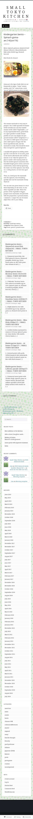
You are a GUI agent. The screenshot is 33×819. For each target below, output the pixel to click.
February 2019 (9, 507)
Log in (7, 782)
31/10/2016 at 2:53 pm (11, 278)
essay (6, 734)
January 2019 (9, 511)
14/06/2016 (6, 44)
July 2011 (8, 661)
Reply (19, 253)
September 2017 (10, 553)
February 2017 (9, 576)
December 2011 (9, 644)
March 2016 (8, 612)
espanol (7, 731)
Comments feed (10, 788)
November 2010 (10, 683)
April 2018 (8, 533)
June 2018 (8, 527)
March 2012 (8, 634)
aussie (7, 715)
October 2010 (9, 687)
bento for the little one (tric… (19, 469)
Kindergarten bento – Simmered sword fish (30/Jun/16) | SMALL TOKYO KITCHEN (16, 247)
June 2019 (8, 494)
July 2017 (8, 560)
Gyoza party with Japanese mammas (16, 443)
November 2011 (10, 647)
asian (6, 712)
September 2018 (10, 520)
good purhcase (9, 744)
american (8, 708)
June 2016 (8, 602)
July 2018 (8, 524)
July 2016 (8, 599)
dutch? (7, 728)
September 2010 (10, 690)
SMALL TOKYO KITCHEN (16, 12)
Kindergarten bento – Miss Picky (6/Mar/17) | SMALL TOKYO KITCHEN (16, 322)
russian (7, 764)
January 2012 (9, 641)
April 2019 (8, 501)
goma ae (13, 227)
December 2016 (9, 582)
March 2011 (8, 674)
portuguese (8, 760)
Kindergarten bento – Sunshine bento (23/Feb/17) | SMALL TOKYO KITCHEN (16, 299)
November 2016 (10, 586)
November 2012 (10, 628)
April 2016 (8, 608)
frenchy (7, 741)
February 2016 (9, 615)
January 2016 (9, 618)
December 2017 (9, 543)
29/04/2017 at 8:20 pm (11, 350)
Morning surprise (19, 476)
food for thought (10, 738)
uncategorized (9, 767)
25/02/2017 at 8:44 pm (11, 303)
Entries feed (8, 785)
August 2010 (9, 693)
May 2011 (8, 667)
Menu (7, 26)
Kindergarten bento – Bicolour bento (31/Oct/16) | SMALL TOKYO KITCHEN (16, 273)
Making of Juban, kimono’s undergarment (12, 438)
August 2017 (9, 556)
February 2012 (9, 638)
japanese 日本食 (18, 225)
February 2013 (9, 621)
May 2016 (8, 605)
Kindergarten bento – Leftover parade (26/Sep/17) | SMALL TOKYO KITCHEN (16, 368)
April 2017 (8, 569)
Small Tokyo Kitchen (15, 223)
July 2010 (8, 696)
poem (6, 757)
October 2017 (9, 550)
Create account (9, 779)
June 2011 (8, 664)
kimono (7, 754)
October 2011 (9, 651)
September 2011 (10, 654)
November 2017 (10, 546)
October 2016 (9, 589)
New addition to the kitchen (14, 431)
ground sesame (20, 227)
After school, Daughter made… (14, 434)
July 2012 (8, 631)
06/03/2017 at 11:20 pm (12, 326)
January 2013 (9, 625)
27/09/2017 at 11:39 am (12, 373)
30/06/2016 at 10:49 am (12, 253)
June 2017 (8, 563)
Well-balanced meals (21, 460)
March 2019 (8, 504)
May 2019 (8, 498)
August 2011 (9, 657)
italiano (7, 747)
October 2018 (9, 517)
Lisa (11, 466)
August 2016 (9, 595)
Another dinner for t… (18, 468)
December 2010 (9, 680)
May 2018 (8, 530)
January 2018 (9, 540)
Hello (6, 446)
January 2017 (9, 579)
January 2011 (9, 677)
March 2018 (8, 537)
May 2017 (8, 566)
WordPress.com (10, 792)
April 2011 (8, 670)
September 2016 (10, 592)
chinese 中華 (9, 721)
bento (12, 225)
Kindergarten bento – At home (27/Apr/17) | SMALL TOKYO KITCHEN (16, 345)
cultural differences (11, 725)
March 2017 (8, 572)
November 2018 (10, 514)
